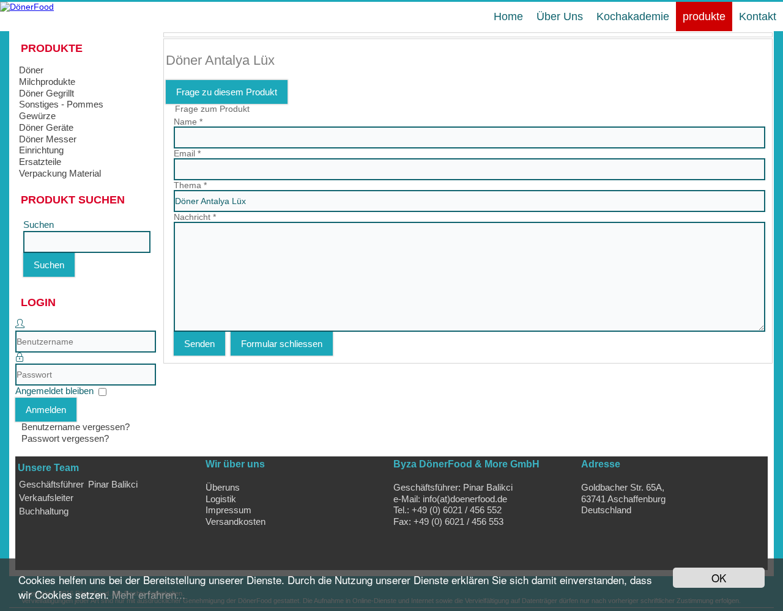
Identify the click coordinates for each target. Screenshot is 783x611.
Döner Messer (47, 139)
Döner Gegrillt (46, 93)
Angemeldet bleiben (54, 391)
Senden (199, 343)
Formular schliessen (281, 343)
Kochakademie (632, 16)
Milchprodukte (47, 81)
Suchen (38, 224)
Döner (31, 70)
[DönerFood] (27, 7)
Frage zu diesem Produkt (226, 92)
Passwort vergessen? (65, 438)
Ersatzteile (40, 161)
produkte (704, 16)
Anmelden (46, 409)
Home (508, 16)
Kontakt (757, 16)
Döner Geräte (46, 127)
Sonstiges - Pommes (61, 104)
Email (187, 153)
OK (718, 577)
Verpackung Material (60, 173)
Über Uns (559, 16)
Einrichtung (41, 150)
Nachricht (195, 217)
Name (188, 121)
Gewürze (37, 116)
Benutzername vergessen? (75, 427)
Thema (190, 185)
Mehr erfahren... (148, 594)
